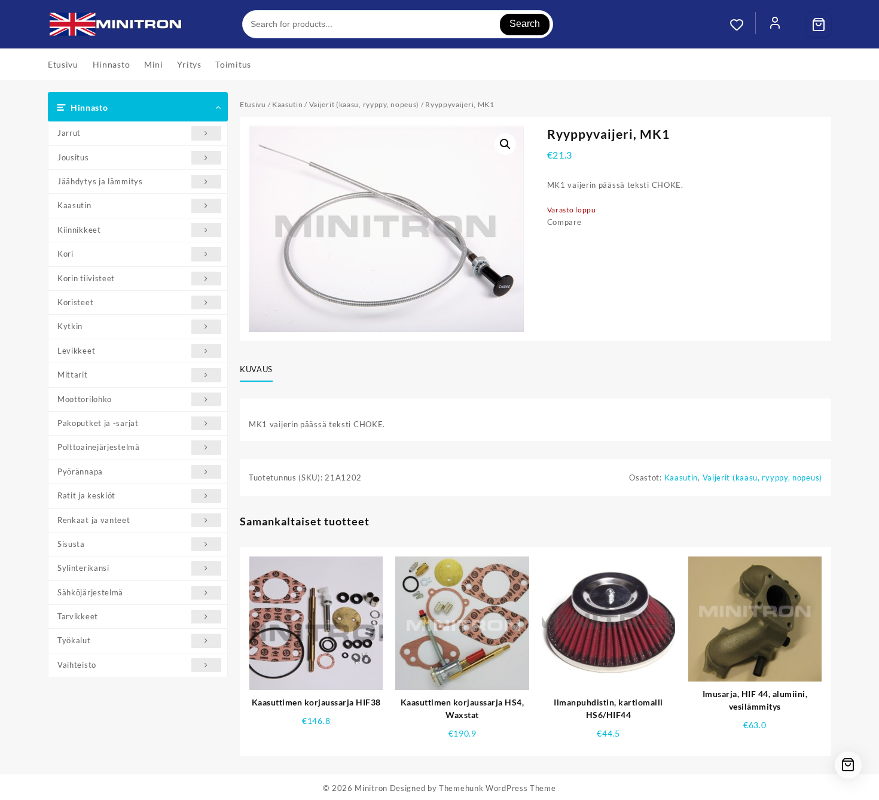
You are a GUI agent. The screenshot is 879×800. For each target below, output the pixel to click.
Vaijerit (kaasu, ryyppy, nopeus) (364, 104)
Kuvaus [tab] (256, 369)
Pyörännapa (80, 471)
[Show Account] (775, 25)
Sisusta (71, 544)
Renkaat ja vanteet (93, 520)
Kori (65, 253)
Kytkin (70, 326)
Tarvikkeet (77, 616)
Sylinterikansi (83, 568)
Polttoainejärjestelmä (98, 447)
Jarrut (69, 133)
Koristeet (75, 302)
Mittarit (72, 374)
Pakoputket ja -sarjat (98, 423)
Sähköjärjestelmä (90, 592)
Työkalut (74, 640)
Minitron (371, 788)
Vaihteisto (76, 665)
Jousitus (73, 157)
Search (524, 24)
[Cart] (818, 24)
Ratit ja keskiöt (86, 495)
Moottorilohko (84, 399)
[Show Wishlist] (743, 24)
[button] (505, 144)
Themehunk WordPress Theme (497, 788)
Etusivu (253, 104)
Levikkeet (76, 350)
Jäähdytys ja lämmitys (100, 181)
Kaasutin (74, 205)
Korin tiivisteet (86, 278)
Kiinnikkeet (79, 230)
